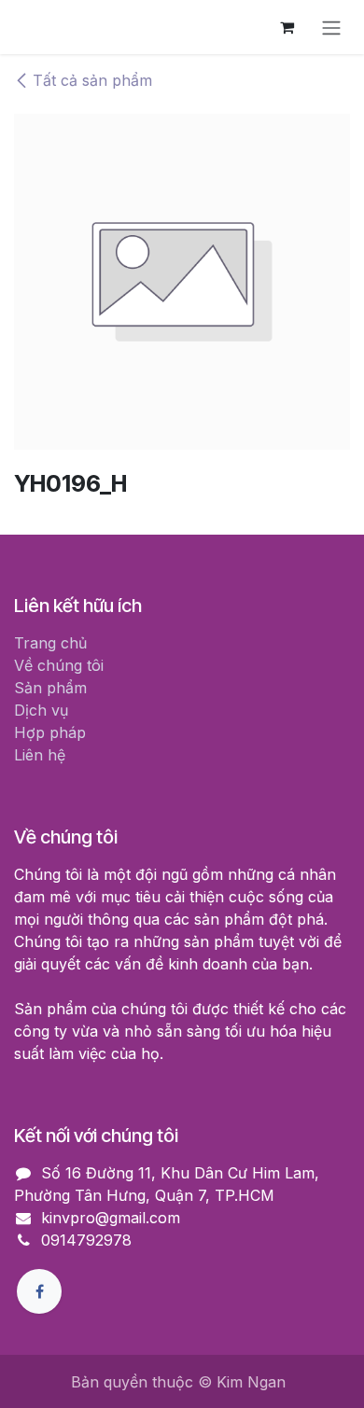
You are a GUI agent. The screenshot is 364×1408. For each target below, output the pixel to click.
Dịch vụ (41, 710)
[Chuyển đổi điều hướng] (331, 27)
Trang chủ (50, 643)
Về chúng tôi (59, 665)
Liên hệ (39, 755)
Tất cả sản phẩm (92, 80)
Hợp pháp (50, 732)
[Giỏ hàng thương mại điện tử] (286, 27)
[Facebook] (39, 1291)
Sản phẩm (50, 687)
